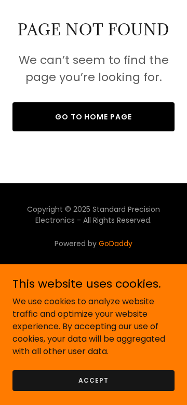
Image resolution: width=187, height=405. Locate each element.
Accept (93, 379)
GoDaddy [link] (115, 243)
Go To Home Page (93, 117)
